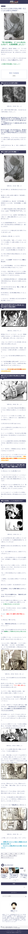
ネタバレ (12, 853)
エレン (3, 853)
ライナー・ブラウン (5, 855)
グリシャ (8, 853)
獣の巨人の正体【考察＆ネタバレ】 (7, 857)
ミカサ (23, 853)
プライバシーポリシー (10, 930)
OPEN (14, 75)
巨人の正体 (3, 6)
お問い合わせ (19, 930)
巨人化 (11, 855)
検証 (15, 855)
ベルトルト (18, 853)
